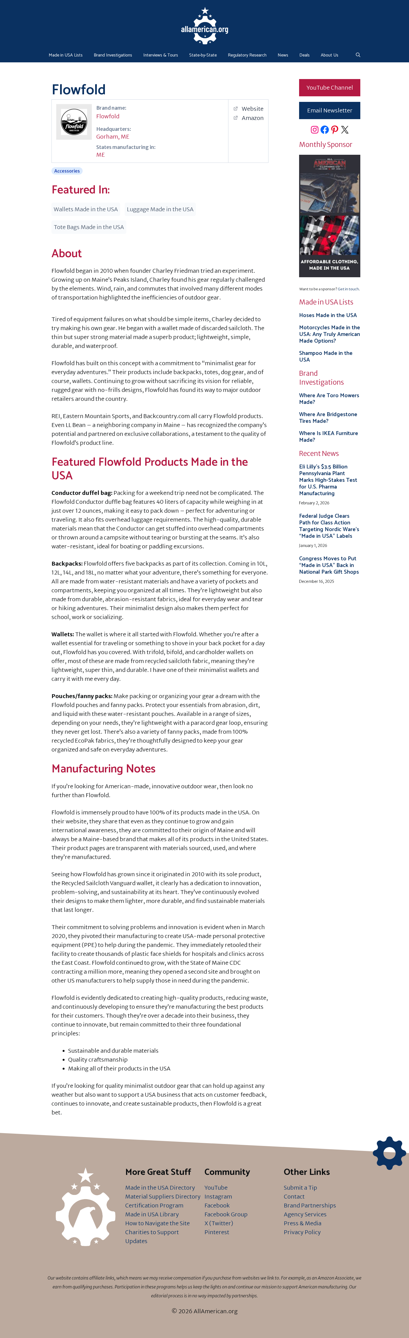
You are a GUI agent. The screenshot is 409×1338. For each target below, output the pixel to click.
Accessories (67, 171)
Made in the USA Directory (160, 1187)
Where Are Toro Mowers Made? (329, 399)
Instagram (218, 1196)
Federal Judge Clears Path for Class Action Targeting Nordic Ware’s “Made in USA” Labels (329, 526)
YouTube (216, 1187)
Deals (304, 55)
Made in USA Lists (66, 55)
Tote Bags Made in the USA (89, 227)
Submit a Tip (300, 1187)
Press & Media (302, 1223)
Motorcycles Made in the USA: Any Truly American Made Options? (329, 334)
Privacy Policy (302, 1232)
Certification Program (154, 1205)
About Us (329, 55)
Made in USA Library (152, 1214)
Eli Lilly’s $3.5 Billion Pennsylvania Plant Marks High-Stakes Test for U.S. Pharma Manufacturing (328, 480)
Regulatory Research (247, 55)
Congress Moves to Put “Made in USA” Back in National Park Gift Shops (329, 565)
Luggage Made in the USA (160, 209)
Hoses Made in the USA (328, 315)
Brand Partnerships (310, 1205)
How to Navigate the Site (157, 1223)
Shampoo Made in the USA (326, 357)
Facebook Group (226, 1214)
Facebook (217, 1205)
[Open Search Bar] (358, 55)
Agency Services (305, 1214)
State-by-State (203, 55)
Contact (294, 1196)
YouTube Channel (330, 87)
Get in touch (348, 289)
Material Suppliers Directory (163, 1196)
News (283, 55)
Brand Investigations (113, 55)
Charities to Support (152, 1232)
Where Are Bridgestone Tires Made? (328, 418)
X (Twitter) (218, 1223)
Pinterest (216, 1232)
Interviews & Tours (160, 55)
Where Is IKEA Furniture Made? (328, 437)
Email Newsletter (330, 110)
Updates (136, 1241)
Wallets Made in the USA (86, 209)
